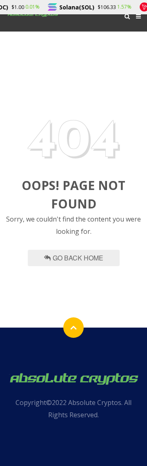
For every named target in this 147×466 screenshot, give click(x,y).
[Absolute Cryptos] (73, 377)
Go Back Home (78, 257)
